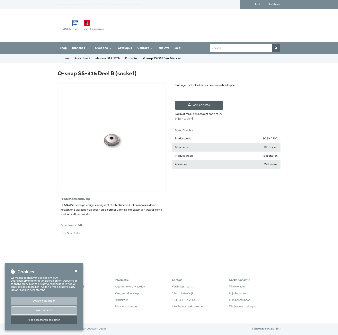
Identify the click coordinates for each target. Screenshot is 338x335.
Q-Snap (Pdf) (71, 233)
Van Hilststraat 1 (182, 286)
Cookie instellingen (44, 301)
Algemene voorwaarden (130, 286)
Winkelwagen (237, 286)
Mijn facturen (237, 293)
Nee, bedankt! (44, 310)
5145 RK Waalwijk (182, 293)
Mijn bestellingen (239, 300)
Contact (143, 48)
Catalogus (125, 48)
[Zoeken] (276, 48)
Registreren (274, 4)
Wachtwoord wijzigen (242, 306)
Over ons (101, 48)
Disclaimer (121, 300)
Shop (63, 48)
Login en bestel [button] (200, 105)
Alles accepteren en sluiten (44, 320)
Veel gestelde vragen (128, 293)
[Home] (112, 25)
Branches (78, 48)
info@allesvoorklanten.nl (187, 306)
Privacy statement (126, 306)
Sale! (177, 48)
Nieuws (164, 48)
